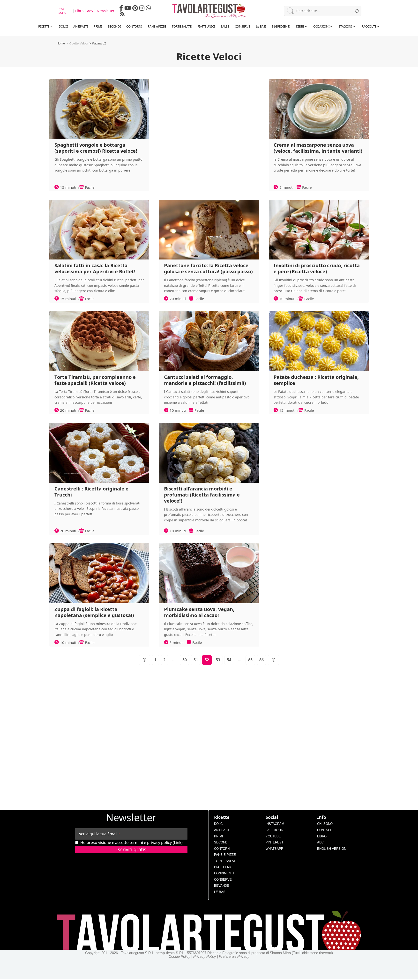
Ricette (222, 817)
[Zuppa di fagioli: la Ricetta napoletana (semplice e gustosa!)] (99, 573)
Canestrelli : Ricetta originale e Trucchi (91, 491)
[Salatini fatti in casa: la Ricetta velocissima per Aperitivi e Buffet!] (99, 230)
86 (261, 659)
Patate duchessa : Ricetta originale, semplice (316, 380)
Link (177, 842)
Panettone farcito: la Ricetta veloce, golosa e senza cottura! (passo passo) (208, 268)
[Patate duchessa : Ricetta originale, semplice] (319, 341)
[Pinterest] (135, 8)
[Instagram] (142, 8)
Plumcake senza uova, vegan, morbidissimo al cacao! (199, 612)
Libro (79, 11)
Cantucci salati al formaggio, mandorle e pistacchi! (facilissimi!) (205, 380)
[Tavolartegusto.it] (209, 11)
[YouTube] (128, 8)
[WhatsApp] (148, 8)
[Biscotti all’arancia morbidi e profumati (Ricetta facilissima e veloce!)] (209, 453)
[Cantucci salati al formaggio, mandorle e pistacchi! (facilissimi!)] (209, 341)
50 (184, 659)
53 (218, 659)
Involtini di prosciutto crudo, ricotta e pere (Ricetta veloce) (317, 268)
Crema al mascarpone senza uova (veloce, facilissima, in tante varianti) (318, 148)
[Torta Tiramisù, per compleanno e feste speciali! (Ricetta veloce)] (99, 341)
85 (250, 659)
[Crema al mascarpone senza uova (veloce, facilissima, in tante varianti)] (319, 109)
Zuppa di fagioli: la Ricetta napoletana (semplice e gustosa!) (94, 612)
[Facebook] (121, 8)
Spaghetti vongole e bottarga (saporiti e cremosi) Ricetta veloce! (95, 148)
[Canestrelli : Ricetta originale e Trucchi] (99, 453)
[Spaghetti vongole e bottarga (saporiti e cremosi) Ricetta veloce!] (99, 109)
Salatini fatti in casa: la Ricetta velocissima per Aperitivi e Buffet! (94, 268)
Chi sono (62, 10)
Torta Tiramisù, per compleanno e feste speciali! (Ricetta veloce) (95, 380)
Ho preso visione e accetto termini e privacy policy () (131, 842)
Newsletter (105, 11)
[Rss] (122, 14)
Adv (90, 11)
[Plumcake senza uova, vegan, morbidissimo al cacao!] (209, 573)
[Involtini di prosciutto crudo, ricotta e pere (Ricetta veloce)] (319, 230)
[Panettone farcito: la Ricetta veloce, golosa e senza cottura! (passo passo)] (209, 230)
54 (229, 659)
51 (196, 659)
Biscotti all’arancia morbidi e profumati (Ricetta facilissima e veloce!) (202, 494)
